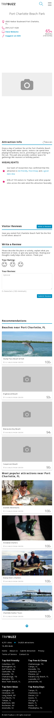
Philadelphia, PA (35, 708)
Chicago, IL (33, 700)
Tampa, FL (33, 666)
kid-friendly (23, 171)
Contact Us (24, 654)
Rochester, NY (8, 705)
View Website (11, 32)
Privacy (41, 651)
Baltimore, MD (8, 703)
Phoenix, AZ (33, 674)
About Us (14, 651)
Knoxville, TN (7, 674)
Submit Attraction (28, 651)
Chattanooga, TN (9, 676)
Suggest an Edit (13, 36)
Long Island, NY (9, 695)
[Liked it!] (4, 264)
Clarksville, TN (8, 671)
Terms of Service (9, 654)
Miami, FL (32, 703)
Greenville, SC (8, 708)
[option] (27, 84)
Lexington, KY (8, 690)
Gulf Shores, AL (8, 669)
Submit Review (44, 296)
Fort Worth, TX (8, 698)
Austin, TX (32, 705)
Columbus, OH (8, 664)
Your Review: (9, 271)
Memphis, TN (8, 679)
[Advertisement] (27, 54)
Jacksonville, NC (35, 681)
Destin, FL (32, 698)
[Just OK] (12, 264)
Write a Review (44, 226)
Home (4, 651)
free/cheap (33, 171)
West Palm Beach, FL (11, 681)
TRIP (8, 4)
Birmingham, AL (9, 666)
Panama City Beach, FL (38, 676)
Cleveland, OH (8, 693)
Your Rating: (8, 260)
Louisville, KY (34, 679)
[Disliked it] (20, 264)
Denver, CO (33, 695)
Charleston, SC (34, 693)
